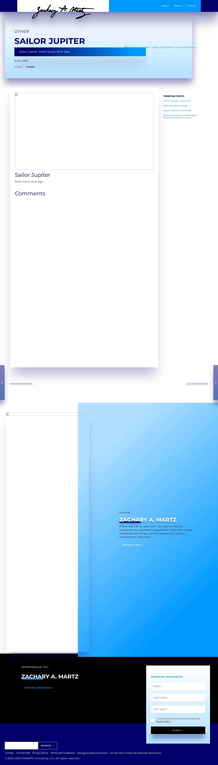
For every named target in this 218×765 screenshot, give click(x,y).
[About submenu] (182, 6)
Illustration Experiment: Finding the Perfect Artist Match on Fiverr (180, 116)
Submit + (178, 730)
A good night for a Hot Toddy (177, 110)
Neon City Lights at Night (175, 105)
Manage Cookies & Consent (92, 753)
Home (18, 67)
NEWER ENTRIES (21, 383)
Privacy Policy (163, 721)
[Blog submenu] (168, 6)
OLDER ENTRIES (197, 383)
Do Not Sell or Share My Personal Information (135, 753)
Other (21, 31)
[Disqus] (84, 238)
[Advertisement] (183, 169)
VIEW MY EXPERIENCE (38, 688)
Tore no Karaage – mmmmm (177, 101)
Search (46, 745)
